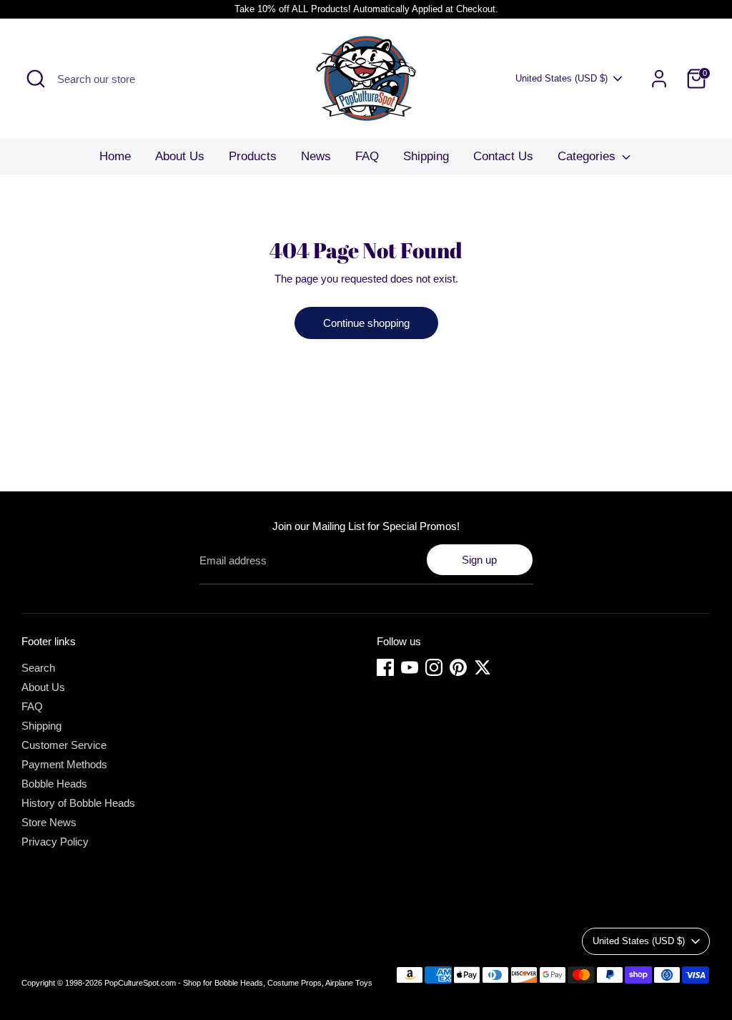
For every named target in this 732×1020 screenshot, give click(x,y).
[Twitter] (482, 667)
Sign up (479, 560)
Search (38, 668)
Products (253, 156)
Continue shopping (366, 323)
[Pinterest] (458, 667)
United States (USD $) (561, 78)
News (316, 156)
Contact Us (503, 156)
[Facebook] (385, 667)
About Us (179, 156)
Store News (48, 822)
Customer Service (64, 745)
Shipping (426, 156)
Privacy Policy (55, 841)
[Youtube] (409, 667)
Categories (588, 156)
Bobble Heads (54, 784)
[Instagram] (433, 667)
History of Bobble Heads (78, 803)
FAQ (367, 156)
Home (115, 156)
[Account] (659, 78)
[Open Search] (35, 78)
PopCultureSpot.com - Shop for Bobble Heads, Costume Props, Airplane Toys (238, 983)
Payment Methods (64, 764)
